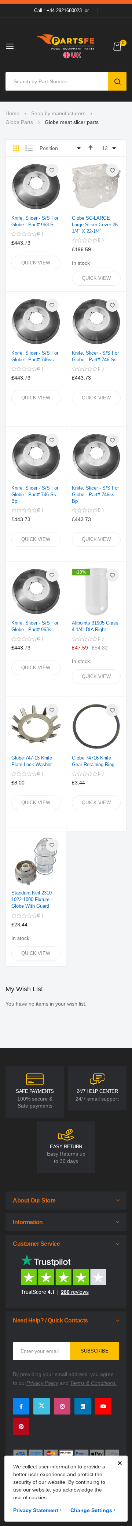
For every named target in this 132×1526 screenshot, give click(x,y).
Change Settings (92, 1510)
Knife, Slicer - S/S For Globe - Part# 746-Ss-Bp (34, 494)
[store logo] (66, 46)
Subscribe (95, 1351)
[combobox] (59, 81)
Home (12, 113)
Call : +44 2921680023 (58, 10)
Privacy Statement (37, 1510)
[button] (52, 170)
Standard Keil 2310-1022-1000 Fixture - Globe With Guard (32, 899)
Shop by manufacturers (58, 113)
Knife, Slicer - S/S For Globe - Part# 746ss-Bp (95, 494)
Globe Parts (19, 122)
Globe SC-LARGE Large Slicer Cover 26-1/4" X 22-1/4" (95, 224)
